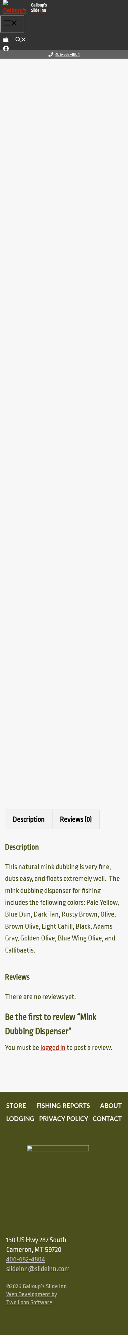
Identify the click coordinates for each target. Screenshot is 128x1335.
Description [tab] (29, 819)
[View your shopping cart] (6, 37)
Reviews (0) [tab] (76, 819)
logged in (53, 1048)
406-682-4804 (67, 54)
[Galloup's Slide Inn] (28, 8)
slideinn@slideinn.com (38, 1269)
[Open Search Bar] (20, 37)
